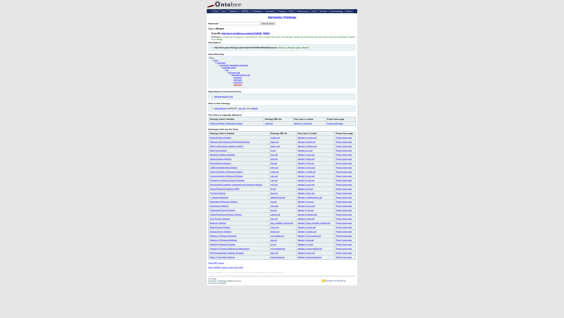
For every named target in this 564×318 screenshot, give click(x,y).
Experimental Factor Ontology (222, 210)
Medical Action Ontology (220, 227)
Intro (224, 11)
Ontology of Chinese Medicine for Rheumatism (229, 249)
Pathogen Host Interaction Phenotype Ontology (230, 142)
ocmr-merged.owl (278, 249)
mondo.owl (275, 138)
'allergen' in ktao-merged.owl (309, 257)
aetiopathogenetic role (240, 75)
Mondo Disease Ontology (220, 138)
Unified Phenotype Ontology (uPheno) (226, 214)
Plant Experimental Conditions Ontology (227, 253)
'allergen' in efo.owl (305, 210)
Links (314, 11)
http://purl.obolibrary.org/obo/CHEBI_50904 (246, 33)
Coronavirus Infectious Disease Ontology (227, 180)
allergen (238, 85)
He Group (212, 279)
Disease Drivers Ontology (220, 232)
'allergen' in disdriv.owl (307, 232)
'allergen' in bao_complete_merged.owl (314, 223)
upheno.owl (275, 214)
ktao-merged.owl (277, 257)
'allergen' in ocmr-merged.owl (310, 249)
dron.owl (274, 193)
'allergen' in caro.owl (306, 176)
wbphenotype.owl (278, 197)
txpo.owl (274, 219)
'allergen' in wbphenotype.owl (310, 197)
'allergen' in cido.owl (306, 180)
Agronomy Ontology (282, 17)
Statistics (233, 11)
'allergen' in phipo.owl (306, 142)
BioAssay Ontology (218, 223)
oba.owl (274, 240)
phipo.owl (274, 142)
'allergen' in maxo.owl (306, 227)
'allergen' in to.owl (305, 150)
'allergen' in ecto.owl (306, 185)
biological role (234, 73)
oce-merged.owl (277, 236)
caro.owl (274, 176)
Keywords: (214, 23)
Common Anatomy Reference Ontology (226, 176)
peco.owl (274, 253)
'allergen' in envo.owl (306, 206)
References (302, 11)
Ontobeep (257, 11)
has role (242, 108)
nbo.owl (274, 163)
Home (215, 11)
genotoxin (238, 80)
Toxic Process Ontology (220, 219)
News (349, 11)
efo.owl (274, 210)
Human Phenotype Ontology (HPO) (225, 189)
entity (216, 60)
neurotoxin (238, 82)
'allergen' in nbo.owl (306, 163)
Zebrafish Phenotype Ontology (223, 244)
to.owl (273, 150)
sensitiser (238, 77)
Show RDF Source (216, 263)
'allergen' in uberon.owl (307, 146)
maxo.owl (275, 227)
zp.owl (273, 244)
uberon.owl (275, 146)
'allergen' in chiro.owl (306, 168)
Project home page (335, 123)
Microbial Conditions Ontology (222, 155)
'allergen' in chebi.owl (303, 123)
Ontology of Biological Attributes (223, 240)
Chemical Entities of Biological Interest (226, 123)
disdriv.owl (275, 232)
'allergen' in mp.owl (305, 202)
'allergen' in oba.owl (306, 240)
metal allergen (220, 108)
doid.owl (274, 159)
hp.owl (273, 189)
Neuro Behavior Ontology (220, 163)
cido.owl (274, 180)
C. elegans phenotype (219, 197)
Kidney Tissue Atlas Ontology (222, 257)
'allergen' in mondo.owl (307, 138)
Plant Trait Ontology (218, 150)
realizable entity (229, 68)
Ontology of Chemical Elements (223, 236)
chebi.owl (269, 123)
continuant (221, 63)
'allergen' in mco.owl (306, 155)
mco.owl (274, 155)
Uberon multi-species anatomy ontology (226, 146)
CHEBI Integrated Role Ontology (223, 168)
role (227, 70)
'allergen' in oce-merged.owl (309, 236)
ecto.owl (274, 185)
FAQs (291, 11)
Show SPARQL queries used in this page (225, 267)
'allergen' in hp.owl (305, 189)
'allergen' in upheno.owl (307, 214)
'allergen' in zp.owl (305, 244)
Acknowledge (337, 11)
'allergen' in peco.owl (306, 253)
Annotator (270, 11)
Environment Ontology (219, 206)
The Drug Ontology (218, 193)
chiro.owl (274, 168)
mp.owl (274, 202)
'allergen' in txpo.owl (306, 219)
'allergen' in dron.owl (306, 193)
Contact (323, 11)
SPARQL (245, 11)
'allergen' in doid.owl (306, 159)
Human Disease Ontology (220, 159)
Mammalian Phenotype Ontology (223, 202)
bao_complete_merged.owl (282, 223)
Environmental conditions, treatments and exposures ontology (236, 185)
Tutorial (281, 11)
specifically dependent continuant (234, 65)
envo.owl (274, 206)
